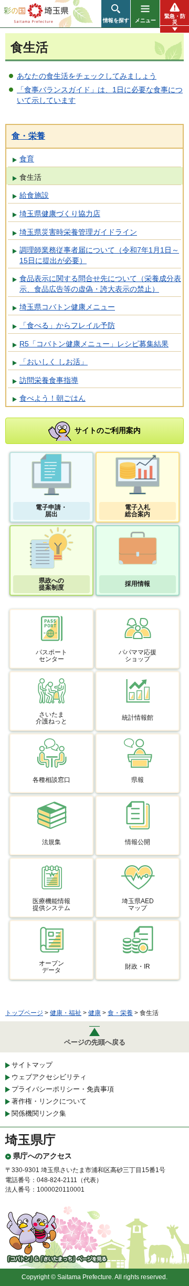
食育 (26, 158)
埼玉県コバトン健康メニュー (67, 307)
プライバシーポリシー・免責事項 (63, 1089)
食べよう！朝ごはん (52, 398)
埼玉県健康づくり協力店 (59, 213)
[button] (115, 13)
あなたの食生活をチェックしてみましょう (86, 76)
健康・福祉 (65, 1013)
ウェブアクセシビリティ (49, 1077)
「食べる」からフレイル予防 (67, 325)
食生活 (30, 177)
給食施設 (34, 195)
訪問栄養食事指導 (48, 380)
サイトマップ (32, 1065)
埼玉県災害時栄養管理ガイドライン (78, 232)
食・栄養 (28, 135)
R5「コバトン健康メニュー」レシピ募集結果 (94, 344)
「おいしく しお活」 (53, 361)
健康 (94, 1013)
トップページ (24, 1013)
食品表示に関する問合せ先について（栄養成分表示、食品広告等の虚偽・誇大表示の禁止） (100, 283)
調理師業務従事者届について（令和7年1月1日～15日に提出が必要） (99, 255)
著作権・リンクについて (49, 1101)
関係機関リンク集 (39, 1113)
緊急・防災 (174, 19)
